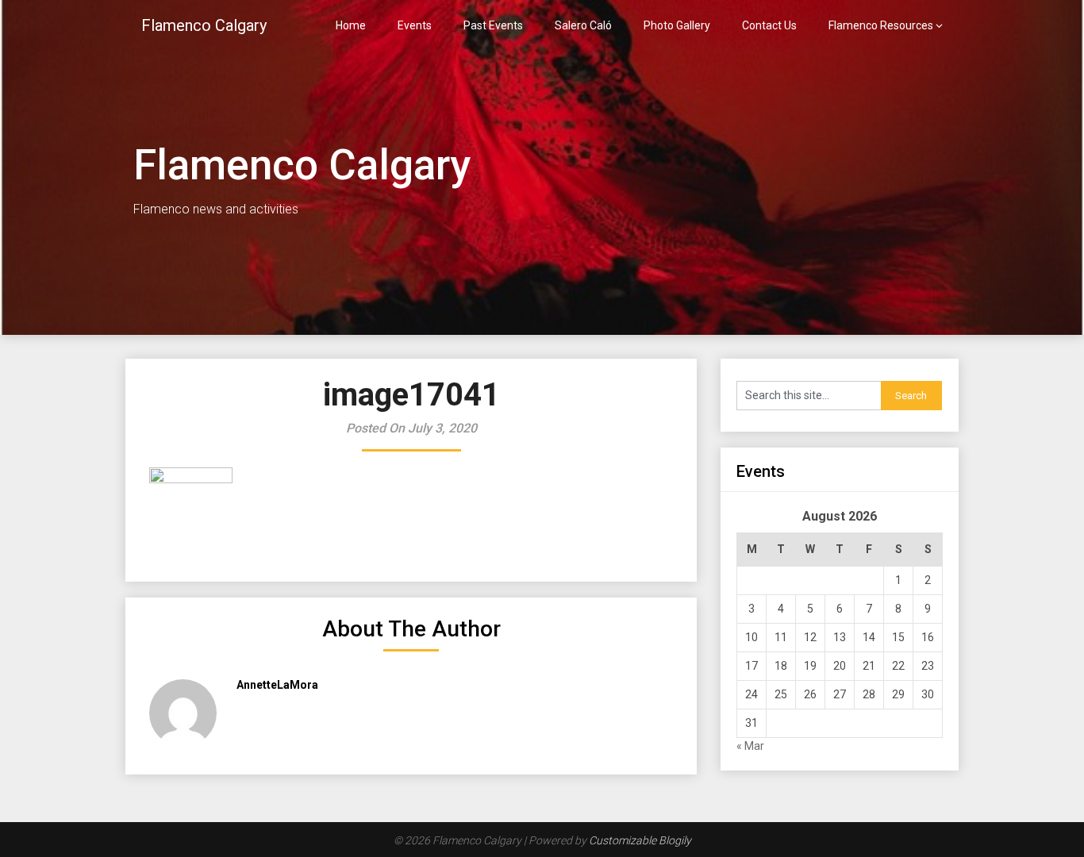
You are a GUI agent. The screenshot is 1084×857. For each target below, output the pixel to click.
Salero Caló (583, 25)
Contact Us (769, 25)
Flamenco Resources (880, 25)
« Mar (750, 746)
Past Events (493, 25)
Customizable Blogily (640, 840)
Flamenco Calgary (204, 25)
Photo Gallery (677, 25)
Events (415, 25)
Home (351, 25)
